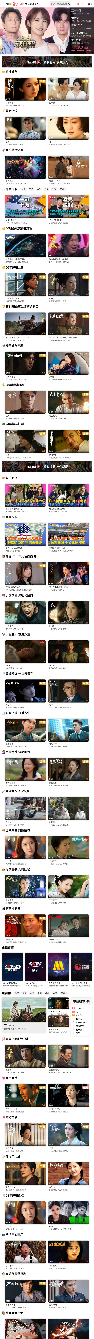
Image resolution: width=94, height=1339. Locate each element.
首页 (22, 3)
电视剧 (28, 3)
